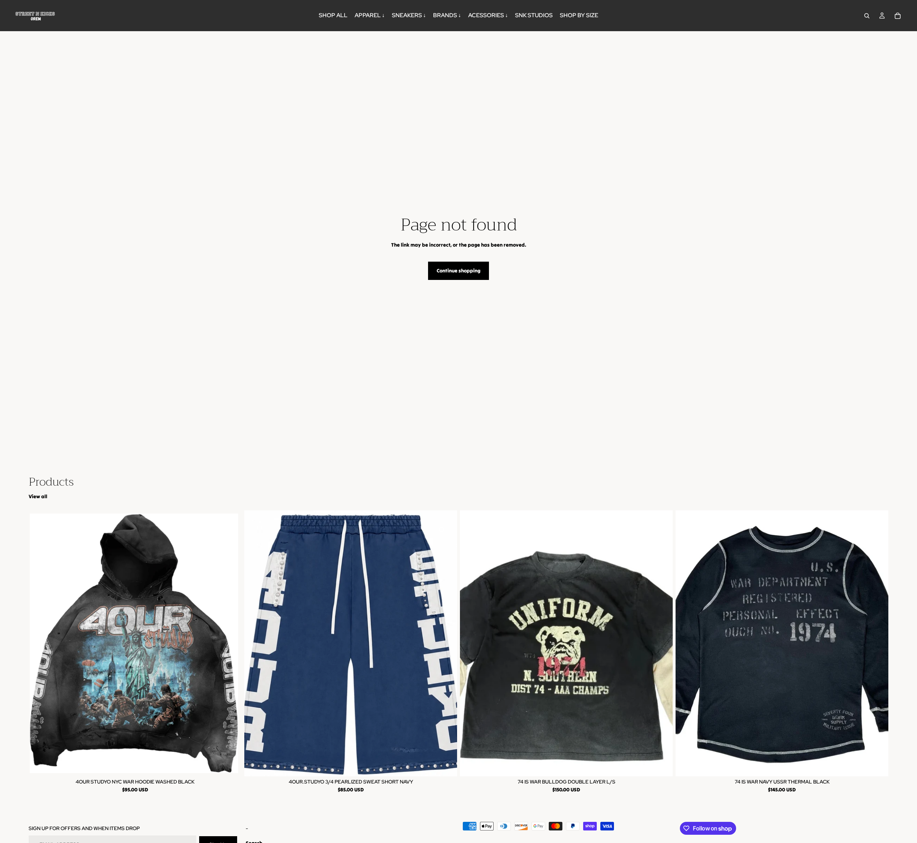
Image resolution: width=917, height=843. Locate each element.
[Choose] (230, 765)
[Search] (867, 16)
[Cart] (898, 16)
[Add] (661, 765)
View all (38, 496)
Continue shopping (458, 270)
